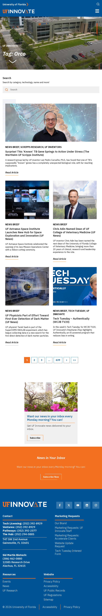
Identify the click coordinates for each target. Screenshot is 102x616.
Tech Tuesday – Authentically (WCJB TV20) (71, 320)
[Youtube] (77, 505)
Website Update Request (64, 545)
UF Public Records (54, 590)
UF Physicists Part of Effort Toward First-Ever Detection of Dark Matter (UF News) (27, 319)
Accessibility (51, 586)
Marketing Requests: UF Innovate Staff (69, 529)
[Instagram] (95, 505)
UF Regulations (53, 595)
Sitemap (48, 599)
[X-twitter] (68, 505)
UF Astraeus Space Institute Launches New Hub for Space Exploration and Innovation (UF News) (24, 234)
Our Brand (61, 523)
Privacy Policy (52, 581)
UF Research (10, 590)
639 (58, 360)
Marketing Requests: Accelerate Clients (67, 537)
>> (74, 360)
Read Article (11, 172)
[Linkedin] (86, 505)
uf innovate (10, 45)
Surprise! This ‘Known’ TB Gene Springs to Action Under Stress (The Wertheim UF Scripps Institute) (47, 153)
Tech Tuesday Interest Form (68, 552)
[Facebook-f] (59, 505)
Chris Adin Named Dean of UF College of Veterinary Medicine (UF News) (74, 232)
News (6, 586)
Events (7, 581)
